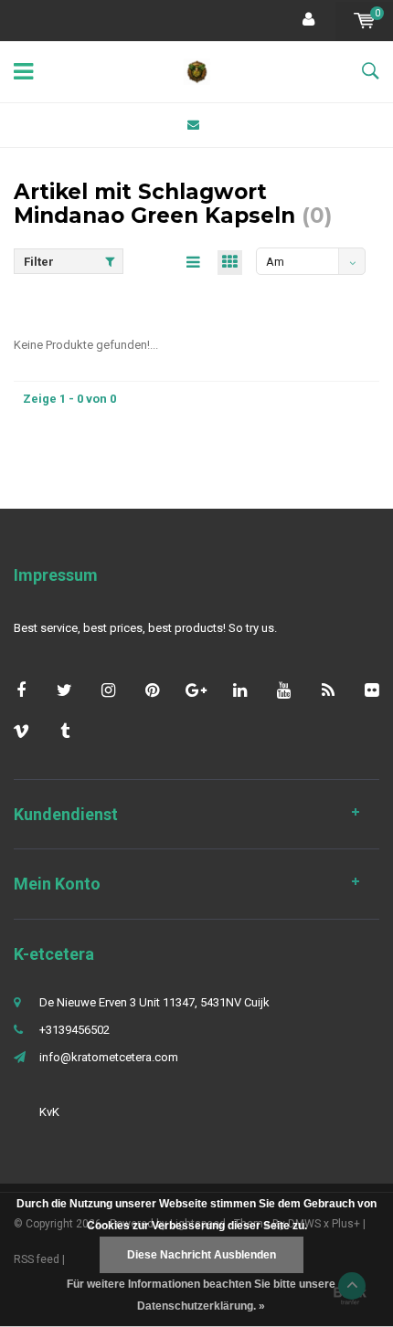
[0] (364, 20)
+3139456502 (74, 1030)
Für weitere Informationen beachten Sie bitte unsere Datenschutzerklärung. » (201, 1295)
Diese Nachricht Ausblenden (201, 1254)
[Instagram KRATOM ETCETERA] (108, 690)
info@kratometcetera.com (108, 1057)
